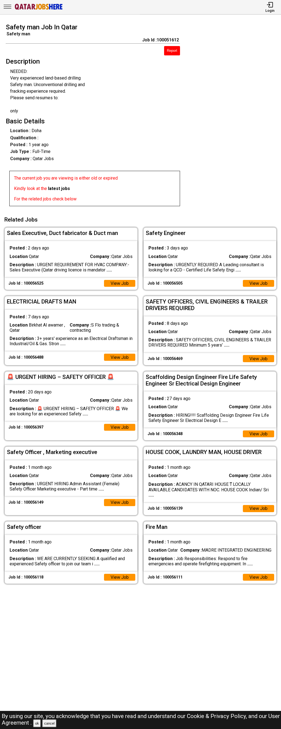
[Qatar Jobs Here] (38, 9)
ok (37, 723)
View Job (120, 283)
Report (172, 51)
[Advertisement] (234, 116)
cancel (49, 723)
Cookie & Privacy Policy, (217, 716)
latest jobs (59, 188)
